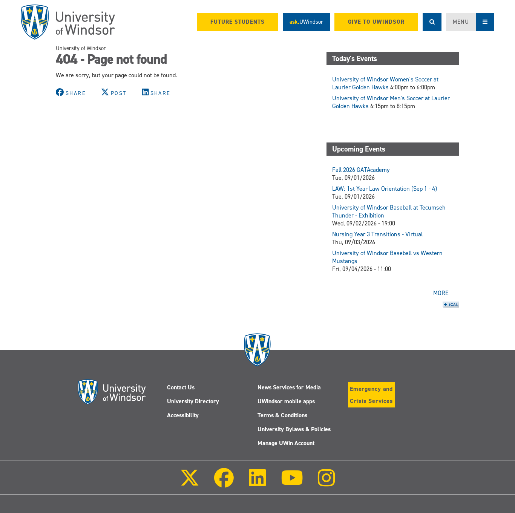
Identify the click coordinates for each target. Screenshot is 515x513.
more (441, 293)
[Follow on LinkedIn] (257, 483)
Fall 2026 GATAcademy (361, 170)
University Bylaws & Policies (294, 429)
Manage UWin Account (286, 443)
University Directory (193, 401)
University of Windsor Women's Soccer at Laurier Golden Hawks (385, 83)
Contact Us (181, 387)
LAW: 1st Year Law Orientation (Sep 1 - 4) (384, 189)
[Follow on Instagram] (326, 483)
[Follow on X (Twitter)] (189, 483)
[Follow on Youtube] (292, 483)
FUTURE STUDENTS (237, 22)
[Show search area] (432, 22)
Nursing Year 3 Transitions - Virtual (377, 234)
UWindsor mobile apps (286, 401)
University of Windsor (81, 48)
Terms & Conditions (282, 415)
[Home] (68, 22)
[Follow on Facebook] (224, 483)
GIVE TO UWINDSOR (376, 22)
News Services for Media (289, 387)
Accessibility (183, 415)
